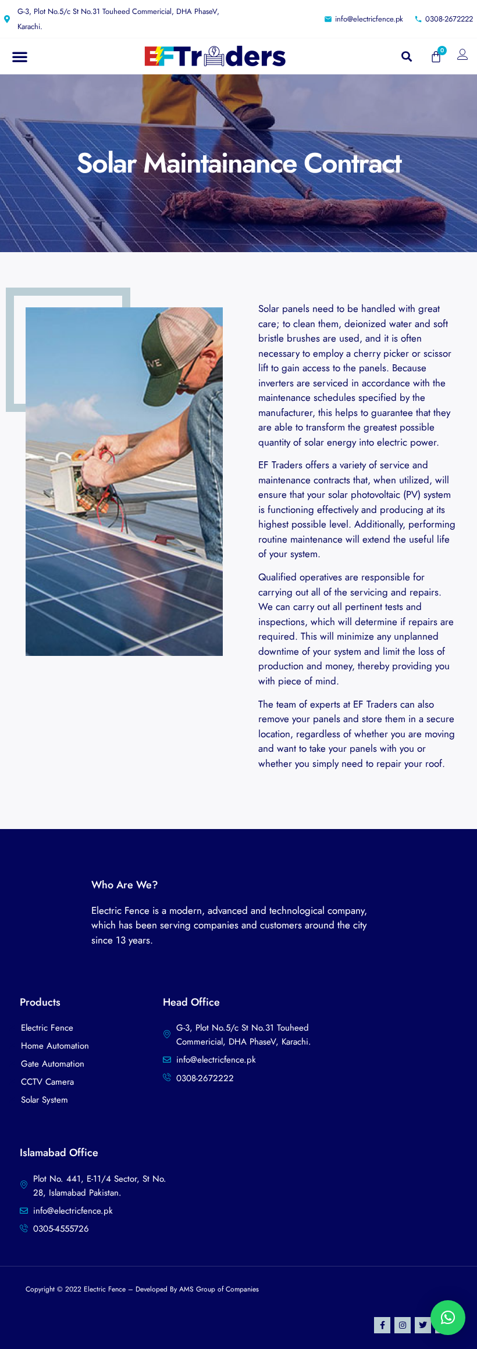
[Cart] (436, 56)
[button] (20, 56)
